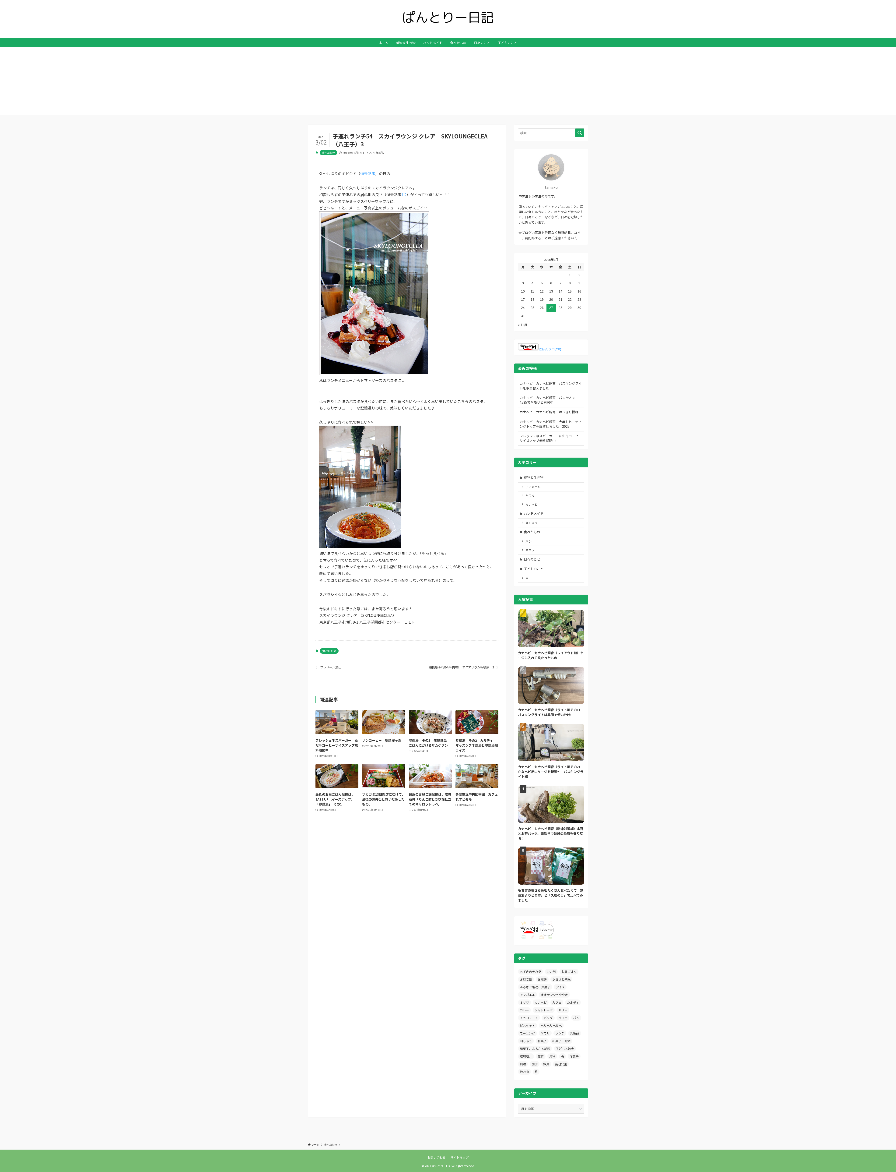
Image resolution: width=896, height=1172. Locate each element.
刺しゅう (531, 523)
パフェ (562, 1018)
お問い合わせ (436, 1157)
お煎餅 (542, 979)
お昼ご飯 (526, 979)
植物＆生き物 (533, 477)
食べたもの (328, 152)
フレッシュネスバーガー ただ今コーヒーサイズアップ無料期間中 (551, 438)
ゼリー (562, 1010)
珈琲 (535, 1064)
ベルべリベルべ (551, 1025)
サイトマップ (459, 1157)
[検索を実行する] (579, 132)
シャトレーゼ (544, 1010)
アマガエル (533, 487)
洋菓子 (574, 1056)
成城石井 (526, 1056)
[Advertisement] (448, 82)
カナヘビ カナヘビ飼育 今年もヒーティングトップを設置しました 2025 (550, 424)
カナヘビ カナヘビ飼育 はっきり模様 (549, 411)
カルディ (573, 1002)
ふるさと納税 (561, 979)
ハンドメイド (533, 513)
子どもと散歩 (565, 1048)
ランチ (559, 1033)
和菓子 (542, 1041)
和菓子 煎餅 (561, 1041)
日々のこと (532, 559)
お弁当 (551, 971)
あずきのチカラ (530, 971)
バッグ (548, 1018)
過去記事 (367, 173)
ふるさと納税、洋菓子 (535, 987)
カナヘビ (531, 504)
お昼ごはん (569, 971)
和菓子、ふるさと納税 (535, 1048)
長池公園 (561, 1064)
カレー (524, 1010)
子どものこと (533, 568)
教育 (541, 1056)
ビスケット (527, 1025)
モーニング (527, 1033)
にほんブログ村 (550, 349)
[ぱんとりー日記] (448, 17)
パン (528, 541)
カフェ (556, 1002)
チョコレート (529, 1018)
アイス (560, 987)
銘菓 (546, 1064)
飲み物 (524, 1072)
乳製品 (574, 1033)
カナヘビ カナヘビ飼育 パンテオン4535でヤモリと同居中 (547, 400)
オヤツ (530, 550)
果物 (552, 1056)
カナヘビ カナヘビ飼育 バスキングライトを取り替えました (551, 385)
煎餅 (523, 1064)
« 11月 (522, 324)
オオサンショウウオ (554, 994)
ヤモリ (530, 495)
